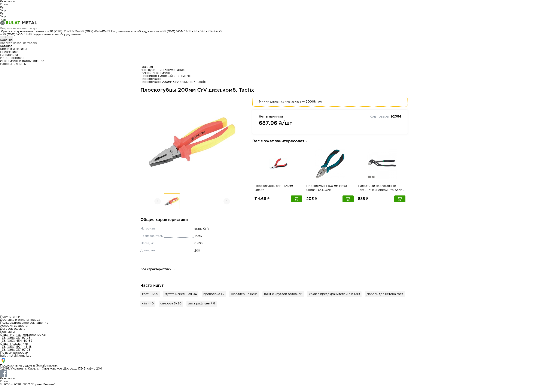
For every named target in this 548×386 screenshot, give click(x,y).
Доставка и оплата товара (20, 320)
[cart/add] (296, 198)
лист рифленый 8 (201, 303)
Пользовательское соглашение (24, 323)
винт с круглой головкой (283, 294)
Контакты (7, 1)
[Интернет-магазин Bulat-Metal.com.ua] (274, 22)
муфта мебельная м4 (181, 294)
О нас (4, 4)
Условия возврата (14, 326)
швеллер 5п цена (244, 294)
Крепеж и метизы (13, 49)
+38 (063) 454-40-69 (94, 31)
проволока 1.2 (213, 294)
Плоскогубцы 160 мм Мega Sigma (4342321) (326, 188)
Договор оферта (12, 329)
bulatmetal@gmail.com (17, 356)
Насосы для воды (13, 64)
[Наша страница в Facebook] (274, 373)
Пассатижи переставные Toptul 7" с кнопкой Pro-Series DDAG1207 (381, 188)
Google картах (47, 365)
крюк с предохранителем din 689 (334, 294)
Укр (3, 10)
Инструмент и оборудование (22, 61)
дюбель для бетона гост (384, 294)
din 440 (148, 303)
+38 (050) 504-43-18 (176, 31)
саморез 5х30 (171, 303)
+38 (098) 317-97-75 (62, 31)
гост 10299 (150, 294)
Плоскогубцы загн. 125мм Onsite (274, 188)
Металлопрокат (12, 58)
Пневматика (9, 52)
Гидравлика (9, 55)
